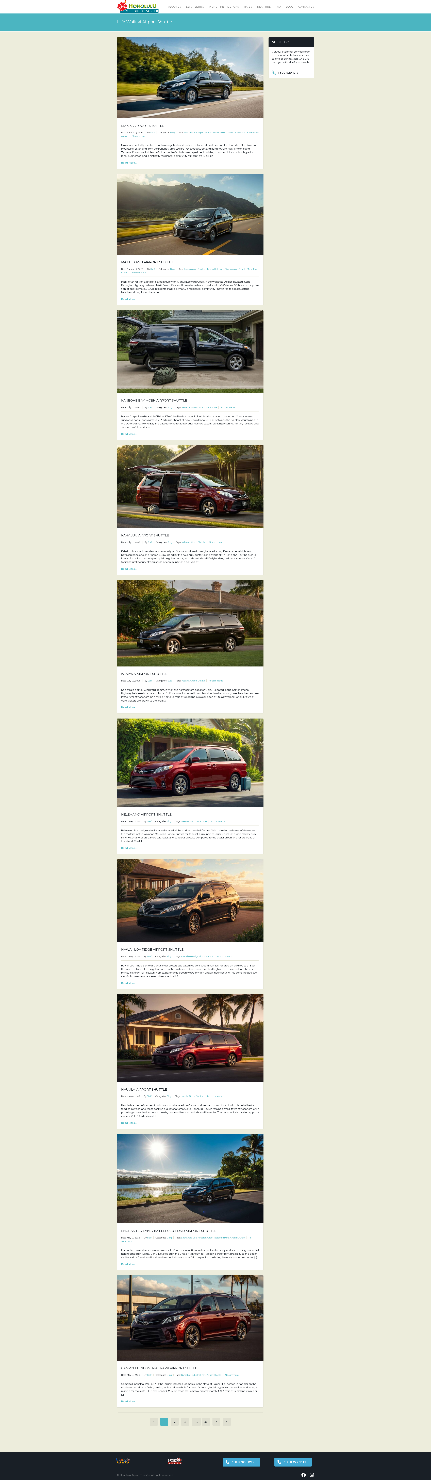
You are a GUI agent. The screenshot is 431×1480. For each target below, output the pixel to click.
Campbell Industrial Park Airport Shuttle (161, 1368)
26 (205, 1421)
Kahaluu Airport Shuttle (145, 535)
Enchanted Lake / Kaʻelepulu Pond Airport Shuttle (168, 1231)
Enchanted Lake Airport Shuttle (196, 1237)
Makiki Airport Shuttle (142, 126)
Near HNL (264, 6)
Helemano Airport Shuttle (146, 814)
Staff (152, 132)
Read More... (129, 162)
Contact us (306, 6)
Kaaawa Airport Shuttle (144, 674)
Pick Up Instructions (224, 6)
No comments (139, 136)
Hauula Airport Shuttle (144, 1089)
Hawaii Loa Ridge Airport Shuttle (152, 949)
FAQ (278, 6)
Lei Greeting (195, 6)
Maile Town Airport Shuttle (147, 262)
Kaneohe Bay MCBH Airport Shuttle (154, 400)
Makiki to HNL (220, 132)
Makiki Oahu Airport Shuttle (198, 132)
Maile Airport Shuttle (194, 269)
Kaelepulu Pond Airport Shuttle (229, 1237)
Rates (248, 6)
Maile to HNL (212, 269)
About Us (174, 6)
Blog (289, 6)
